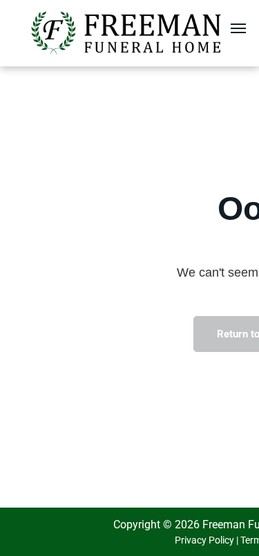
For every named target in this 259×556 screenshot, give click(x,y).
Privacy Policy (204, 540)
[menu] (238, 28)
